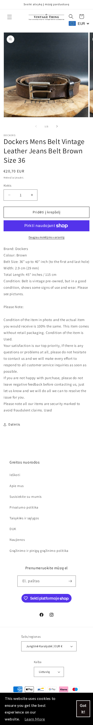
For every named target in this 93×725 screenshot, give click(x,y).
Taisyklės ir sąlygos (24, 518)
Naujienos (17, 539)
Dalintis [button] (14, 424)
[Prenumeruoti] (70, 581)
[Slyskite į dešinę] (57, 126)
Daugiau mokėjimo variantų (47, 237)
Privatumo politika (24, 507)
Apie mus (17, 486)
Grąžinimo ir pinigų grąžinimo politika (39, 550)
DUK (13, 529)
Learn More (35, 719)
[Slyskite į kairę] (36, 126)
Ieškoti (15, 475)
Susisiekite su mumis (26, 496)
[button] (9, 17)
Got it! (83, 708)
